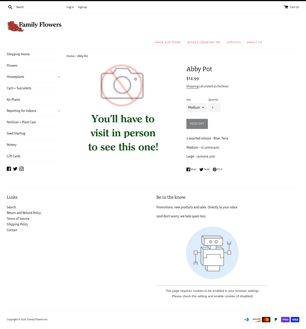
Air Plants (13, 99)
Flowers (12, 65)
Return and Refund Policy (24, 213)
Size (188, 99)
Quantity (213, 99)
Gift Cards (13, 156)
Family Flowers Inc (37, 319)
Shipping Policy (17, 224)
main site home (168, 42)
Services (234, 42)
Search (11, 207)
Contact (12, 230)
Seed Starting (16, 133)
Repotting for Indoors (33, 111)
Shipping (192, 86)
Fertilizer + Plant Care (21, 122)
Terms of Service (18, 218)
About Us (255, 42)
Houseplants (33, 77)
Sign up (82, 7)
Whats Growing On (204, 42)
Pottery (12, 145)
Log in (70, 7)
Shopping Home (18, 54)
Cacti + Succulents (19, 88)
